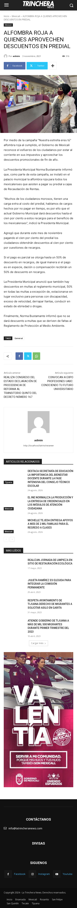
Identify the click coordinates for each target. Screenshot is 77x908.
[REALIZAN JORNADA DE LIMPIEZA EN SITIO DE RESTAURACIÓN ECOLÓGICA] (14, 565)
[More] (53, 65)
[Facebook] (19, 356)
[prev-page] (6, 539)
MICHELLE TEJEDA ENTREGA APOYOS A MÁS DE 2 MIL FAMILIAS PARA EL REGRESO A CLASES (50, 524)
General (19, 338)
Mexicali (16, 16)
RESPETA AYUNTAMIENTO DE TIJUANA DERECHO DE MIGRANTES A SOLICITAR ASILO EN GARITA (50, 604)
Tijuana (8, 482)
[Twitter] (28, 356)
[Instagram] (32, 874)
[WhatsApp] (36, 356)
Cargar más (37, 643)
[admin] (6, 56)
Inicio (6, 16)
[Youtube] (56, 874)
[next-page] (12, 539)
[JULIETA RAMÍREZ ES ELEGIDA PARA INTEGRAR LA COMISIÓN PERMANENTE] (14, 585)
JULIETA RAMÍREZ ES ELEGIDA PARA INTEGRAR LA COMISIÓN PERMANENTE (49, 584)
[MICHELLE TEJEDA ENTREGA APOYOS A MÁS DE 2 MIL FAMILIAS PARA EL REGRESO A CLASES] (14, 526)
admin (16, 56)
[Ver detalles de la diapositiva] (38, 719)
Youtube (68, 873)
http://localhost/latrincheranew (38, 445)
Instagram (44, 873)
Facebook (19, 873)
